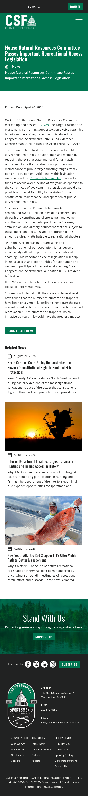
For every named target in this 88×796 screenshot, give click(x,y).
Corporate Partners (66, 760)
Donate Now (62, 749)
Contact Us (61, 766)
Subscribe (69, 664)
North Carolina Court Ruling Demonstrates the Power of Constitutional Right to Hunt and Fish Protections (39, 367)
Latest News (38, 744)
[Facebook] (28, 664)
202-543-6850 (49, 709)
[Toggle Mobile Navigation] (79, 22)
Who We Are (18, 744)
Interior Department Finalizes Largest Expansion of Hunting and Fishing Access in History (42, 463)
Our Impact (17, 755)
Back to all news (21, 331)
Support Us (43, 637)
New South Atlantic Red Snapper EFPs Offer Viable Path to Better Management (42, 557)
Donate (75, 6)
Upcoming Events (41, 749)
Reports (36, 760)
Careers (15, 760)
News (16, 66)
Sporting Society (64, 755)
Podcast (36, 755)
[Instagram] (53, 664)
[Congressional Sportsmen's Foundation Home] (21, 22)
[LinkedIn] (44, 664)
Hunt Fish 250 (62, 744)
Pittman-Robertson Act (45, 178)
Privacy (47, 787)
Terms (58, 787)
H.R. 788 (43, 125)
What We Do (18, 749)
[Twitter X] (36, 664)
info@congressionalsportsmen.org (60, 722)
